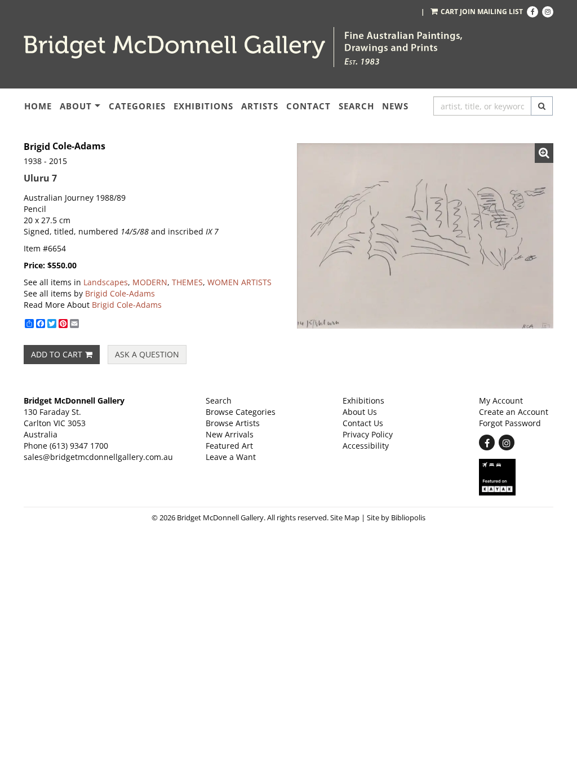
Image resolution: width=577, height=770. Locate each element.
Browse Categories (241, 411)
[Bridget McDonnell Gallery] (174, 47)
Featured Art (229, 445)
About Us (360, 411)
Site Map (344, 518)
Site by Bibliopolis (396, 518)
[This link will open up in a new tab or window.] (516, 477)
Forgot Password (510, 423)
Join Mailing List (491, 11)
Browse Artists (233, 423)
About (76, 106)
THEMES (187, 282)
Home (38, 106)
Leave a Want (231, 457)
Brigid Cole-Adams (120, 293)
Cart (449, 11)
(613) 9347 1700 (79, 445)
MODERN (149, 282)
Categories (137, 106)
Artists (259, 106)
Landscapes (105, 282)
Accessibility (366, 445)
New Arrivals (230, 434)
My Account (501, 400)
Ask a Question (147, 354)
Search (356, 106)
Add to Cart (56, 354)
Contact (308, 106)
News (395, 106)
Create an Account (513, 411)
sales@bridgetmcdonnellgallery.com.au (98, 457)
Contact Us (363, 423)
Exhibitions (203, 106)
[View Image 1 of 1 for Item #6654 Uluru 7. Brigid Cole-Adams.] (425, 236)
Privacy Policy (368, 434)
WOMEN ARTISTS (239, 282)
